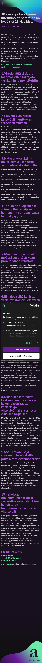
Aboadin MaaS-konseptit (11, 558)
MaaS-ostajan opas (8, 560)
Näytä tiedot (30, 343)
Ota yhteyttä (6, 564)
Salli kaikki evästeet (21, 350)
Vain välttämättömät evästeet (21, 356)
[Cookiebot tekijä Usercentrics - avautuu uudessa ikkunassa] (29, 305)
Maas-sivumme (7, 555)
